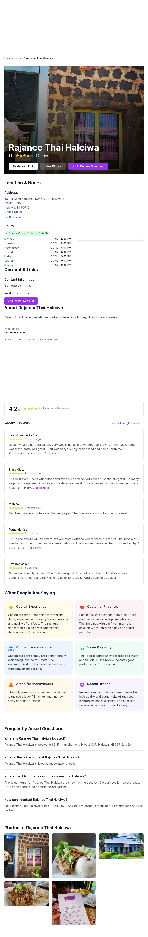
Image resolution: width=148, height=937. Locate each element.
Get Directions (12, 217)
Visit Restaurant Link (21, 301)
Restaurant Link (23, 166)
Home (7, 58)
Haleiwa (18, 58)
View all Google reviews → (128, 423)
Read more (51, 453)
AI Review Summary (88, 166)
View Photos (53, 166)
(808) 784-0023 (20, 285)
